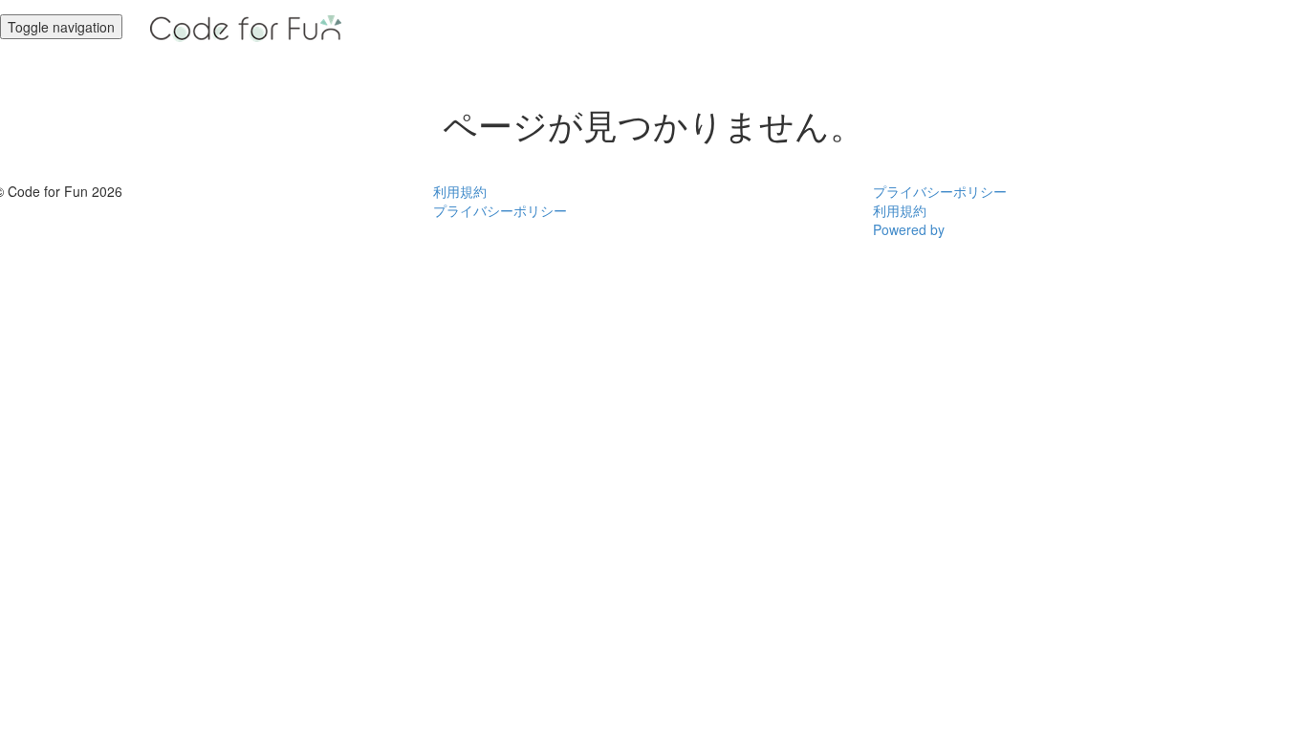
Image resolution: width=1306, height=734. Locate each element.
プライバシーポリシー (500, 210)
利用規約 (460, 191)
